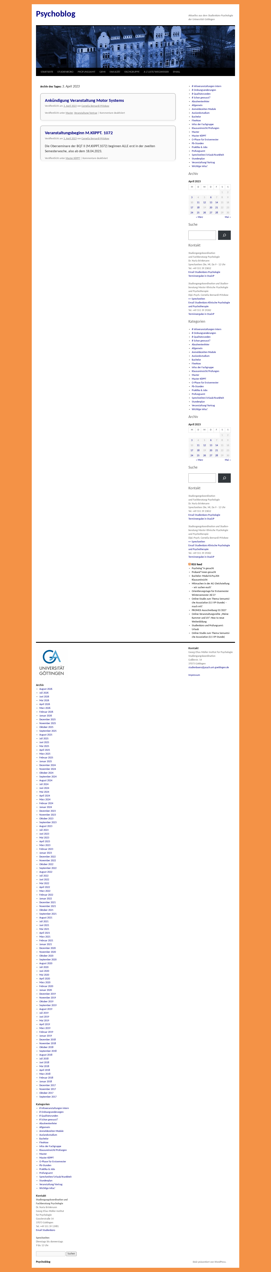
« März (199, 217)
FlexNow (196, 120)
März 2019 (44, 1028)
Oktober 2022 (46, 864)
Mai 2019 (44, 1020)
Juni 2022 (44, 879)
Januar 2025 (45, 761)
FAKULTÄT (115, 72)
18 (198, 207)
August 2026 (45, 689)
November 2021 (47, 906)
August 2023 (45, 826)
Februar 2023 (46, 849)
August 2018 (45, 1055)
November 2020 (47, 952)
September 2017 (48, 1097)
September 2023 (48, 822)
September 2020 (48, 959)
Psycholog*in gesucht (203, 568)
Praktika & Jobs (199, 147)
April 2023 (44, 841)
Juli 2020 (43, 967)
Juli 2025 (43, 738)
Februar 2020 (46, 986)
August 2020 (45, 963)
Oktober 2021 (46, 910)
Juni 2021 (44, 925)
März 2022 (44, 891)
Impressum (194, 675)
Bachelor (196, 117)
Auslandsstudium (201, 113)
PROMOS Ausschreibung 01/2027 (209, 610)
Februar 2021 (46, 940)
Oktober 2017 (46, 1093)
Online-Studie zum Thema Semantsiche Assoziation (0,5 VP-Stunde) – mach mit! (211, 603)
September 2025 (48, 731)
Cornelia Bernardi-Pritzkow (95, 106)
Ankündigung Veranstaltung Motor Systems (84, 100)
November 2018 (47, 1043)
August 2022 (45, 872)
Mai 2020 (44, 975)
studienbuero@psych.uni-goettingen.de (208, 667)
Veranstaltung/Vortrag (85, 113)
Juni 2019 (44, 1017)
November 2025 (47, 723)
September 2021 (48, 914)
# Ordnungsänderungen (204, 90)
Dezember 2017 (47, 1085)
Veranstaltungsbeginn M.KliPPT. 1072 (79, 133)
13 (211, 202)
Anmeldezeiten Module (204, 109)
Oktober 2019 (46, 1001)
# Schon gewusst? (201, 98)
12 (204, 202)
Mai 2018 (44, 1066)
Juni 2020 (44, 971)
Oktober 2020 (46, 956)
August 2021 (45, 918)
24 (192, 213)
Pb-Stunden (198, 143)
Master (69, 113)
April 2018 (44, 1070)
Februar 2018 (46, 1078)
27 (211, 213)
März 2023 (44, 845)
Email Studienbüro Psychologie (204, 272)
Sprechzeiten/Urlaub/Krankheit (208, 155)
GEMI (102, 72)
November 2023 (47, 815)
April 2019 (44, 1024)
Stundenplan (198, 159)
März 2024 (44, 799)
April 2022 (44, 887)
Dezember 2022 (47, 857)
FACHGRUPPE (132, 72)
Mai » (228, 217)
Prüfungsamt (198, 151)
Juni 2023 (44, 834)
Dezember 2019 (47, 994)
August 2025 (45, 735)
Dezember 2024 (47, 765)
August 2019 (45, 1009)
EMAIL (176, 72)
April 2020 (44, 979)
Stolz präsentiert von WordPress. (209, 1262)
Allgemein (197, 105)
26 (204, 213)
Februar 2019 (46, 1032)
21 (216, 207)
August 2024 (45, 780)
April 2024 (44, 796)
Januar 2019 (45, 1036)
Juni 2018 (44, 1062)
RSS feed (196, 564)
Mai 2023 (44, 837)
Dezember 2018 (47, 1039)
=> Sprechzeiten (196, 299)
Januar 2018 (45, 1081)
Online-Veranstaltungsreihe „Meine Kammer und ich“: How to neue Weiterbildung (210, 618)
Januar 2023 (45, 853)
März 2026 (44, 708)
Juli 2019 (43, 1013)
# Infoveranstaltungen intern (206, 86)
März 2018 (44, 1074)
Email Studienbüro (45, 1230)
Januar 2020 (45, 990)
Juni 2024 (44, 788)
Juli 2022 (43, 876)
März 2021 (44, 937)
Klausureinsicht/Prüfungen (205, 128)
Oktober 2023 (46, 818)
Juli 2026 (43, 693)
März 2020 (44, 982)
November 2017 (47, 1089)
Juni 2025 (44, 742)
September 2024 (48, 777)
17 (192, 207)
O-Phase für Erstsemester (205, 139)
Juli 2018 (43, 1059)
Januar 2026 (45, 716)
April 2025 (44, 750)
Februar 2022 (46, 895)
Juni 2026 (44, 696)
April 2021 (44, 933)
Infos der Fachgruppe (203, 124)
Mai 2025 (44, 746)
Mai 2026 (44, 700)
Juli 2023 (43, 830)
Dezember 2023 (47, 811)
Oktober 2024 (46, 773)
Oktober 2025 (46, 727)
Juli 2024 (43, 784)
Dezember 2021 (47, 902)
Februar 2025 (46, 757)
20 (211, 207)
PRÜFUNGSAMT (86, 72)
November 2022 (47, 860)
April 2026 (44, 704)
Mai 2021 (44, 929)
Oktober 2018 (46, 1047)
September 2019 (48, 1005)
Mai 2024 (44, 792)
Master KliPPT (73, 158)
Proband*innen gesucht (204, 572)
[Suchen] (224, 235)
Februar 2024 (46, 803)
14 (216, 202)
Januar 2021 (45, 944)
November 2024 (47, 769)
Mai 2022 (44, 883)
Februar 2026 (46, 712)
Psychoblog (55, 14)
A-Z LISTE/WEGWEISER (156, 72)
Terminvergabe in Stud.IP (201, 276)
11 (198, 202)
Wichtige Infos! (200, 166)
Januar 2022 (45, 898)
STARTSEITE (47, 72)
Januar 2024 (45, 807)
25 (198, 213)
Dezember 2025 (47, 719)
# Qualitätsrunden (201, 94)
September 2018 (48, 1051)
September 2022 (48, 868)
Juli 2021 (43, 921)
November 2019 (47, 998)
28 (216, 213)
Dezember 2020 (47, 948)
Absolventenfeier (200, 101)
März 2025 (44, 754)
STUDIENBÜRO (65, 72)
